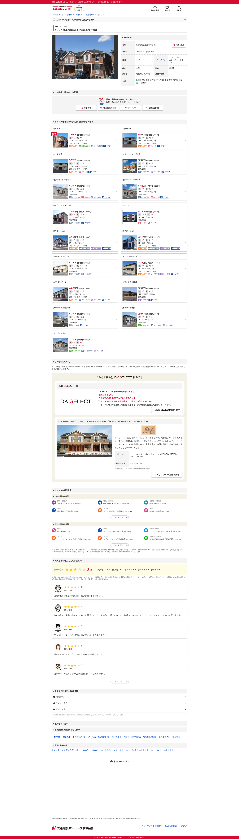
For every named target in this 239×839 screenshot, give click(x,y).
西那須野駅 (90, 15)
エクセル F (143, 750)
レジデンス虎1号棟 (70, 750)
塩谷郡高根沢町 (150, 737)
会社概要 (184, 826)
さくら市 (132, 108)
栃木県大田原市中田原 (146, 45)
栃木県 (69, 15)
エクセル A (156, 750)
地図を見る (180, 45)
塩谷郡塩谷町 (164, 737)
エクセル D (118, 750)
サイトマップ (147, 826)
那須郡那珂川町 (109, 108)
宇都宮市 (176, 737)
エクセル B (168, 750)
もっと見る (119, 681)
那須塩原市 (136, 737)
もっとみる (119, 517)
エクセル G (131, 750)
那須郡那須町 (104, 737)
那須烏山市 (116, 737)
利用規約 (158, 826)
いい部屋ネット (57, 15)
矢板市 (126, 737)
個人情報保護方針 (171, 826)
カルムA (84, 750)
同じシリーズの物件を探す (168, 474)
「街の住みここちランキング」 (78, 577)
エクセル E (106, 750)
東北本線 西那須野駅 (146, 80)
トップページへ (121, 761)
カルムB (94, 750)
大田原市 (79, 15)
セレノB (55, 750)
